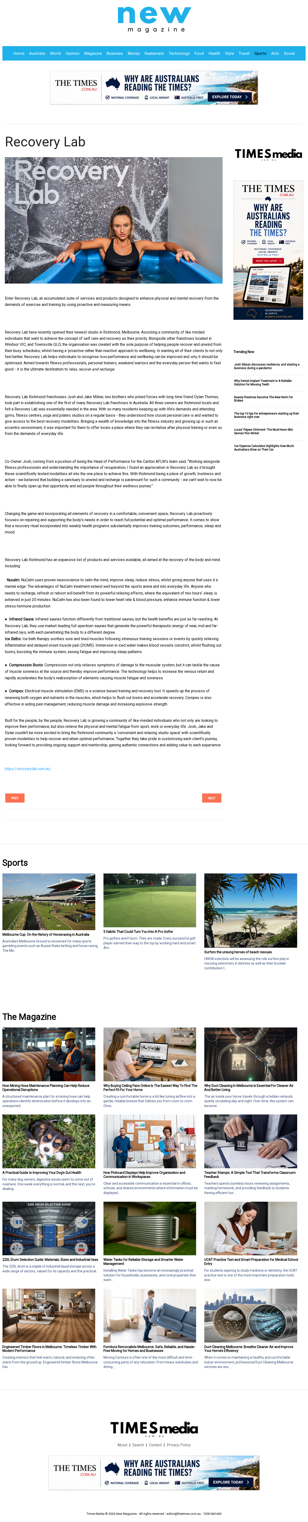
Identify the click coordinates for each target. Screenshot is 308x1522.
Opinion (72, 53)
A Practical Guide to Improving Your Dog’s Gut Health (41, 1173)
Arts (275, 53)
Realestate (154, 53)
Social (289, 53)
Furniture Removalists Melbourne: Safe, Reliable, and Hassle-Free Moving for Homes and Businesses (149, 1349)
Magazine (93, 53)
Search (138, 1445)
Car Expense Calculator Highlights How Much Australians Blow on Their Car (264, 447)
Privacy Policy (179, 1445)
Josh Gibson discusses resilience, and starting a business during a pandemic (267, 366)
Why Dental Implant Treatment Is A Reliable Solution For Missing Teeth (263, 382)
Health (214, 53)
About (122, 1445)
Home (18, 53)
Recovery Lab (45, 142)
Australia (37, 53)
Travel (244, 53)
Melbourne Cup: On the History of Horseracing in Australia (45, 934)
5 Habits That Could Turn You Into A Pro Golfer (138, 932)
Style (229, 53)
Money (134, 53)
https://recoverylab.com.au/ (28, 769)
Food (199, 53)
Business (115, 53)
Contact (155, 1445)
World (55, 53)
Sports (260, 53)
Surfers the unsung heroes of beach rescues (238, 952)
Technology (179, 53)
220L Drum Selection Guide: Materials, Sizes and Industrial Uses (50, 1260)
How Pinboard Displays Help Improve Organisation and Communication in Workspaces (144, 1175)
